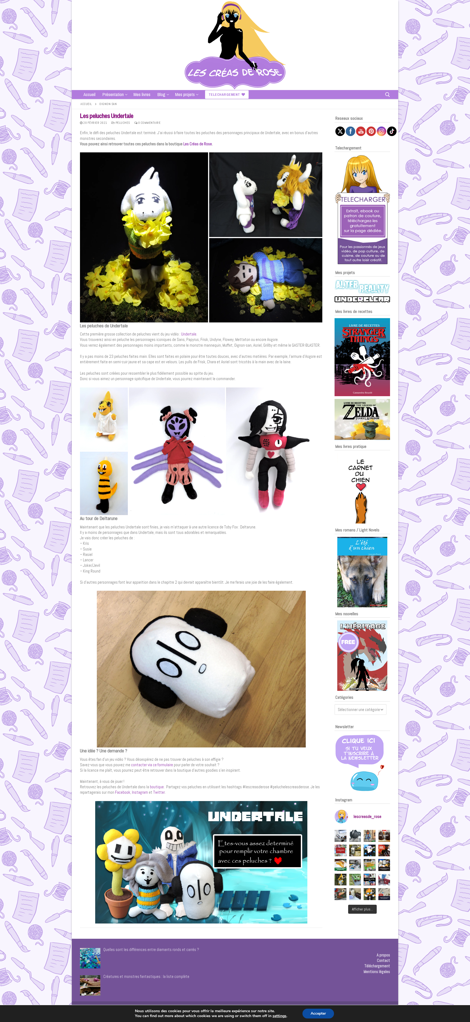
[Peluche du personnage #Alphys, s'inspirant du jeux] (341, 880)
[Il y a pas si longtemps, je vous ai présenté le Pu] (370, 836)
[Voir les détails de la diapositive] (362, 357)
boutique (156, 786)
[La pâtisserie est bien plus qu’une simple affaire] (384, 836)
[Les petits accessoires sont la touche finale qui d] (355, 836)
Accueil (86, 104)
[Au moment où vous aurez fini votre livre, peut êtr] (384, 851)
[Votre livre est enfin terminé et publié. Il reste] (384, 894)
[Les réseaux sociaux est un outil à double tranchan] (341, 836)
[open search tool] (387, 94)
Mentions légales (377, 971)
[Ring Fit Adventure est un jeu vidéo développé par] (341, 894)
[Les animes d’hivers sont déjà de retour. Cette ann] (370, 880)
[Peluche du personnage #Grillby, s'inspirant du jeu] (370, 894)
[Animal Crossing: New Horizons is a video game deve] (370, 865)
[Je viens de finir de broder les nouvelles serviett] (384, 880)
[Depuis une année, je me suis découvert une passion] (355, 865)
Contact (383, 960)
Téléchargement (377, 965)
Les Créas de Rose (197, 143)
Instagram (140, 792)
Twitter (159, 792)
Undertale (188, 334)
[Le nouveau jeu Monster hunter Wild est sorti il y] (355, 851)
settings (279, 1016)
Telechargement (224, 94)
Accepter (318, 1013)
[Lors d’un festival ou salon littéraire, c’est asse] (384, 865)
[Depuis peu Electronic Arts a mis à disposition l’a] (341, 865)
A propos (383, 955)
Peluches (122, 123)
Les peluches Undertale (106, 116)
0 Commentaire (148, 123)
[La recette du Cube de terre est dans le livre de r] (355, 880)
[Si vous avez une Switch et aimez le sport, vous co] (355, 894)
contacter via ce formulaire (152, 764)
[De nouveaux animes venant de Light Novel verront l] (341, 851)
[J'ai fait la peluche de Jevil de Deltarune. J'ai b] (370, 851)
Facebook (122, 792)
